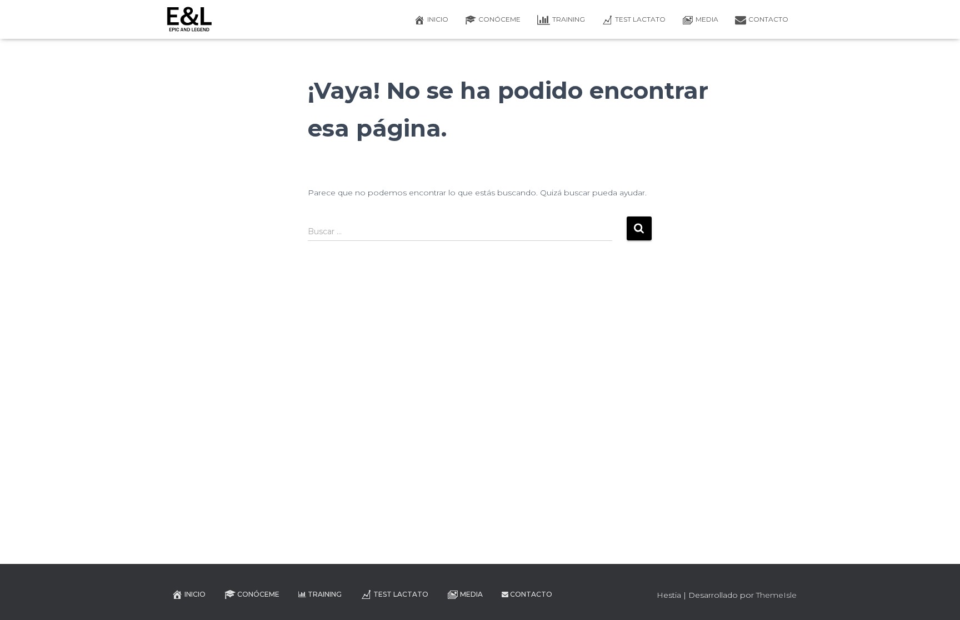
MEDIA (707, 19)
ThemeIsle (776, 595)
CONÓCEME (499, 19)
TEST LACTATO (640, 19)
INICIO (437, 19)
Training (568, 19)
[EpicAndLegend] (189, 19)
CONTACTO (768, 19)
